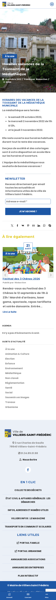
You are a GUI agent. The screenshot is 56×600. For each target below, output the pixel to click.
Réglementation (14, 382)
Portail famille (29, 542)
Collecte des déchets (28, 490)
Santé (8, 387)
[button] (5, 275)
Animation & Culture (17, 353)
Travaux (10, 402)
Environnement (14, 368)
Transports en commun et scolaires (28, 526)
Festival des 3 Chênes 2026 (21, 278)
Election (10, 358)
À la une (9, 56)
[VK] (23, 226)
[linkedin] (39, 226)
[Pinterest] (28, 226)
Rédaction (41, 79)
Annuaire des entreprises (28, 567)
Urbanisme (11, 407)
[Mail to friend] (33, 226)
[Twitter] (13, 226)
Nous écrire (30, 459)
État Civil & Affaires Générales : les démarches (28, 500)
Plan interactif (28, 575)
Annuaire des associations (28, 559)
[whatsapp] (44, 226)
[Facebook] (17, 226)
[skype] (49, 226)
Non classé (12, 378)
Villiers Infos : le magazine (28, 518)
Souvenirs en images (17, 397)
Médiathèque (13, 373)
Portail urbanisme (29, 551)
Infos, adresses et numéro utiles (28, 510)
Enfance (10, 363)
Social (9, 392)
